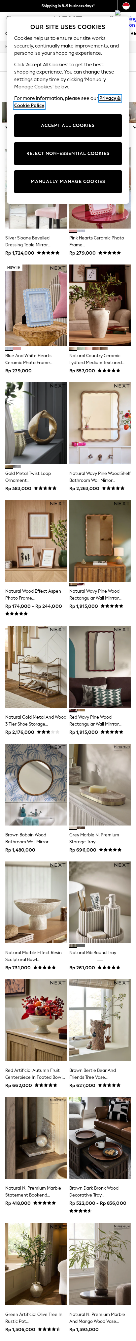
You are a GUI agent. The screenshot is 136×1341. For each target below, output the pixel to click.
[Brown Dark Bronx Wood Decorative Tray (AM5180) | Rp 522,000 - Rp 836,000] (100, 1138)
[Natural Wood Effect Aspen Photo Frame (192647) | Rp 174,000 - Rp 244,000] (36, 541)
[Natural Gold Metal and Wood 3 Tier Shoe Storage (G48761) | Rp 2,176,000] (36, 667)
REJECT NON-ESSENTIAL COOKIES (68, 153)
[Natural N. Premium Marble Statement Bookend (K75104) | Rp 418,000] (36, 1138)
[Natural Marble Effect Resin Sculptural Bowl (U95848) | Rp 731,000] (36, 902)
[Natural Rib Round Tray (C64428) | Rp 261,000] (100, 902)
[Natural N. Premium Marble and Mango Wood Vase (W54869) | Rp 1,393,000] (100, 1264)
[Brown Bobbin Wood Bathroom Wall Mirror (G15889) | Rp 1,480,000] (36, 785)
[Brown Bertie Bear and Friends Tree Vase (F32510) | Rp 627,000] (100, 1020)
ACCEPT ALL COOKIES (68, 125)
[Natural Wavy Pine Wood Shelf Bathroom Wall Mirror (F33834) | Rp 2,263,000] (100, 423)
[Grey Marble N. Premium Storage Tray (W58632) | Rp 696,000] (100, 785)
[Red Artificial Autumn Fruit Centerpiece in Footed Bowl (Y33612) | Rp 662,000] (36, 1020)
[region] (68, 110)
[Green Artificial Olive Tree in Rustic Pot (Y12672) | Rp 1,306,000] (36, 1264)
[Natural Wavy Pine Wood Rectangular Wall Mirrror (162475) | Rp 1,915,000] (100, 541)
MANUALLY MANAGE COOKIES (68, 181)
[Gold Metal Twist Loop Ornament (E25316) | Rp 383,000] (36, 423)
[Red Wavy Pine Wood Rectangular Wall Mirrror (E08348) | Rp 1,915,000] (100, 667)
